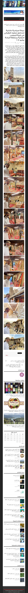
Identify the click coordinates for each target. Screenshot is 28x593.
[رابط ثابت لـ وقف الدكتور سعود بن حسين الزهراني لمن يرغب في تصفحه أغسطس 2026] (14, 393)
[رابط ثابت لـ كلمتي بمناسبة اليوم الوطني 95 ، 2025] (22, 502)
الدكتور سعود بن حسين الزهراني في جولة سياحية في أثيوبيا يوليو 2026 (15, 426)
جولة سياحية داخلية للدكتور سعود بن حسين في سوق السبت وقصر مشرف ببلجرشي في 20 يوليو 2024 (13, 365)
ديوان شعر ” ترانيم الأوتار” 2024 (13, 573)
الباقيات (18, 490)
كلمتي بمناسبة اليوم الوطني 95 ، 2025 (12, 499)
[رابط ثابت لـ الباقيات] (22, 493)
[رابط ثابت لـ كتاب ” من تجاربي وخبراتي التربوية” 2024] (22, 527)
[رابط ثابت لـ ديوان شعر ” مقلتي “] (22, 571)
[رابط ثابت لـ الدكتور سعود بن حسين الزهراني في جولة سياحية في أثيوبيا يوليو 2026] (14, 423)
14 (5, 436)
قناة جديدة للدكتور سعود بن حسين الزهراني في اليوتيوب (17, 360)
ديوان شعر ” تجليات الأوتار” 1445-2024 (12, 578)
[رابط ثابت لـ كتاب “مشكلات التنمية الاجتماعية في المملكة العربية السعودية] (22, 562)
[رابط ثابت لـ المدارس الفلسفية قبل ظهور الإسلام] (22, 551)
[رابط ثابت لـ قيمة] (22, 488)
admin (17, 42)
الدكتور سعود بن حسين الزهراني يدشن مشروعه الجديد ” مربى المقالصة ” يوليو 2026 (14, 410)
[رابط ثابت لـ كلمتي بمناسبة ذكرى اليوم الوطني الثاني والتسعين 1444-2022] (22, 517)
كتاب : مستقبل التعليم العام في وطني (12, 529)
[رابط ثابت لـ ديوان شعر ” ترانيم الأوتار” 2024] (22, 576)
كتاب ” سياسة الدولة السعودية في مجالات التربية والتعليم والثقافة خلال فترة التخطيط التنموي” (11, 554)
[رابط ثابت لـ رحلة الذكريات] (22, 483)
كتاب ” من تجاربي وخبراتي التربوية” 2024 (11, 524)
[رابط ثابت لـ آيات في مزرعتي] (22, 478)
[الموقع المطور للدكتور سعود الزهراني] (14, 13)
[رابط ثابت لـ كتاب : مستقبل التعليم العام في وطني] (22, 532)
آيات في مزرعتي (16, 475)
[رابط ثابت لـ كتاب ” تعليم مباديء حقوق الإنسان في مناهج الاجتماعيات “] (22, 542)
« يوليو (23, 443)
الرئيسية (21, 24)
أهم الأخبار (17, 24)
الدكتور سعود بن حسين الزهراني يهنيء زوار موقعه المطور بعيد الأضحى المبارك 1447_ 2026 (12, 466)
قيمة (18, 485)
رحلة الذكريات (16, 480)
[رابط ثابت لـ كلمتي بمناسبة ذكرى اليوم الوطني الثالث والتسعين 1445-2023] (22, 512)
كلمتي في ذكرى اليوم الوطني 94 (13, 504)
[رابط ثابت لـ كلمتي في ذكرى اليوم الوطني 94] (22, 507)
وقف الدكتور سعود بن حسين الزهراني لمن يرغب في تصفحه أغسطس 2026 (15, 395)
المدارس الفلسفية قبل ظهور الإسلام (12, 548)
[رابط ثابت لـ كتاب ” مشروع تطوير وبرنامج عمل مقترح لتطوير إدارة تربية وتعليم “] (22, 537)
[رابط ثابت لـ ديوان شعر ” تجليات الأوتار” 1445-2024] (22, 581)
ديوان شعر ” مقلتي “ (15, 568)
